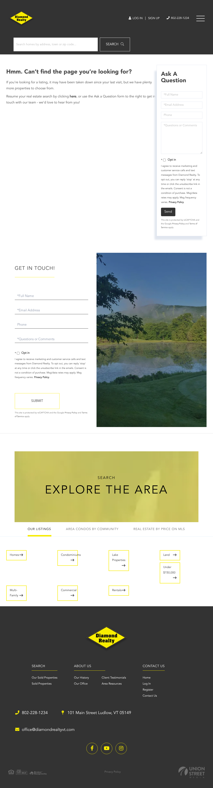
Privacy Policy (176, 202)
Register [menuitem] (148, 690)
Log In (137, 18)
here (73, 96)
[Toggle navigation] (200, 18)
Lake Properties (118, 558)
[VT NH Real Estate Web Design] (191, 772)
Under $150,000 (169, 570)
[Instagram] (121, 748)
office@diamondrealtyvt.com (48, 730)
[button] (115, 44)
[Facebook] (92, 748)
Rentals (116, 590)
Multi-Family (14, 593)
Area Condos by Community (92, 529)
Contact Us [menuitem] (150, 696)
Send (168, 212)
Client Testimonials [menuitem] (114, 677)
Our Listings (39, 529)
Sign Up (154, 18)
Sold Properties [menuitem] (41, 683)
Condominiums (69, 555)
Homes (14, 555)
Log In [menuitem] (147, 683)
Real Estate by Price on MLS (159, 529)
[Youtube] (106, 748)
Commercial (69, 590)
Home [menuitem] (147, 677)
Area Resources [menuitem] (112, 683)
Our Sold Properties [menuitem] (44, 677)
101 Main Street (98, 713)
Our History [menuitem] (81, 677)
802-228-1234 (179, 18)
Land (166, 555)
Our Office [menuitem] (81, 683)
